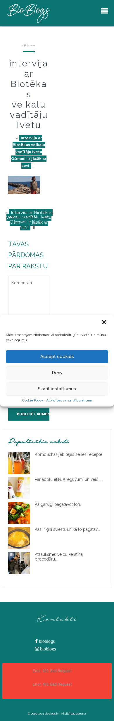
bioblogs (46, 641)
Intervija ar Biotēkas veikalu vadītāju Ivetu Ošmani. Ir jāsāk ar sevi (28, 152)
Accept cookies (57, 356)
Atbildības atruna (73, 713)
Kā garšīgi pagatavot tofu (58, 504)
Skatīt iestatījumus (57, 389)
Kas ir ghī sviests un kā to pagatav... (67, 529)
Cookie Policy (32, 400)
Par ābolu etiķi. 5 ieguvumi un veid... (68, 479)
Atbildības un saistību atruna (69, 400)
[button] (104, 322)
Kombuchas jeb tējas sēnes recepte (68, 454)
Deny (57, 372)
